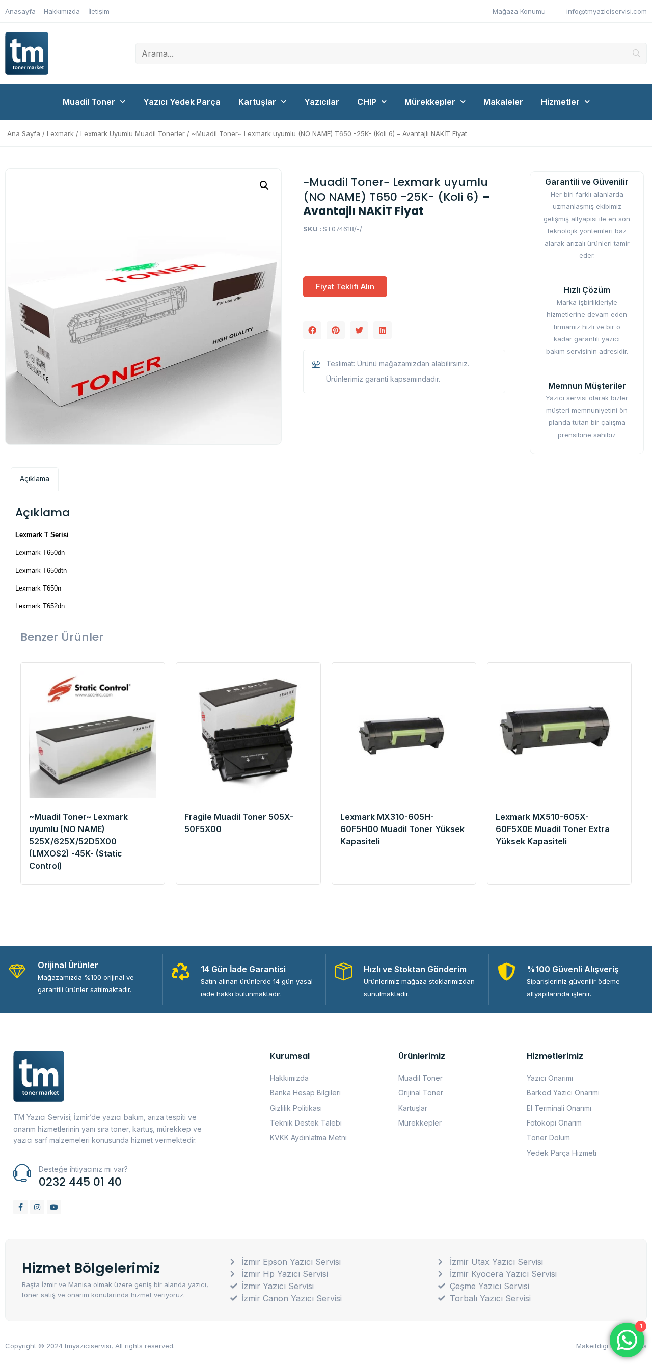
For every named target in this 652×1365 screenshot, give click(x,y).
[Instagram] (37, 1207)
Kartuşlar (257, 102)
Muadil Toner (89, 102)
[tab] (35, 479)
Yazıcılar (321, 102)
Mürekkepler (429, 102)
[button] (312, 330)
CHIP (366, 102)
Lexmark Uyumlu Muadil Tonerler (132, 133)
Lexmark (60, 133)
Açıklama (34, 478)
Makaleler (503, 102)
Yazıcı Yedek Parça (182, 102)
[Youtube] (54, 1207)
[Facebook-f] (20, 1207)
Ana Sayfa (23, 133)
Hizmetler (560, 102)
